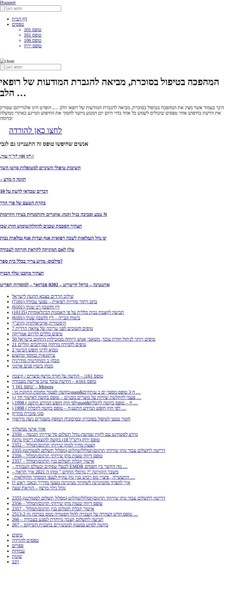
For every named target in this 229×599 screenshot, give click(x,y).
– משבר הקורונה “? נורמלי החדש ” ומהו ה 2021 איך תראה (65, 471)
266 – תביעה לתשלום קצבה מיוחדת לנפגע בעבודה (57, 519)
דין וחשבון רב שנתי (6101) (36, 306)
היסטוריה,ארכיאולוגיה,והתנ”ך (39, 323)
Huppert (8, 2)
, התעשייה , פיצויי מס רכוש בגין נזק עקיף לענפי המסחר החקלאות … (73, 477)
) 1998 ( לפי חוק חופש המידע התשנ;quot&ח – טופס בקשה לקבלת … (75, 402)
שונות (17, 556)
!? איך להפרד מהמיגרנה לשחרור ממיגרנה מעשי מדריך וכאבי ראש (71, 482)
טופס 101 (32, 29)
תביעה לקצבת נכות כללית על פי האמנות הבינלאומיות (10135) (68, 312)
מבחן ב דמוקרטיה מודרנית (35, 360)
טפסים (18, 24)
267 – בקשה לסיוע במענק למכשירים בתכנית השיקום (60, 524)
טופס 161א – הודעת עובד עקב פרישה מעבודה (54, 381)
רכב (15, 561)
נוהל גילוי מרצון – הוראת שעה (39, 487)
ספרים (18, 545)
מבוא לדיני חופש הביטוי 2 (35, 349)
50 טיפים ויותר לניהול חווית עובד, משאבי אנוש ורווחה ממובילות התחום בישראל (83, 339)
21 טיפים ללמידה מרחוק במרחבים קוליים (49, 344)
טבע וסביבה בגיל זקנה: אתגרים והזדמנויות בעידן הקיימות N (53, 214)
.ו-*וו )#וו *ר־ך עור (17, 156)
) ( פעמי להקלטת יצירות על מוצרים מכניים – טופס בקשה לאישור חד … (76, 397)
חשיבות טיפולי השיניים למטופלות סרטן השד (40, 167)
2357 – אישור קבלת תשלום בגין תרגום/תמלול (53, 461)
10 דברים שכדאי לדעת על (24, 191)
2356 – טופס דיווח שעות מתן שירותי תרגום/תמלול (57, 455)
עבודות (18, 550)
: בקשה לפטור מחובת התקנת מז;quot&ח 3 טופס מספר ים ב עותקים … (76, 392)
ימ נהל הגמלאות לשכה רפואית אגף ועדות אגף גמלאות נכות (53, 237)
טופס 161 (32, 34)
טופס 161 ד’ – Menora (32, 386)
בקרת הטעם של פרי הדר (23, 202)
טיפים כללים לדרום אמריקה (37, 333)
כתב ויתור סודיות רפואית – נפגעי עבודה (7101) (54, 301)
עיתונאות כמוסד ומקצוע (33, 355)
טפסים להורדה (25, 540)
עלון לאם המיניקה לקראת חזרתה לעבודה (37, 249)
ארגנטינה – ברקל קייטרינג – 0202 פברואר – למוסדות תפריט (55, 284)
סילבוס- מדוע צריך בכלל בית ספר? (31, 261)
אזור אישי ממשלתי (29, 428)
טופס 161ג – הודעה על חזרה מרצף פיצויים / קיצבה (57, 376)
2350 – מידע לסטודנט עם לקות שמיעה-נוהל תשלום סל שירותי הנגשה (75, 434)
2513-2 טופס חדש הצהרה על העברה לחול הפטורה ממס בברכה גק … (75, 514)
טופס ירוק (33, 45)
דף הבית (19, 18)
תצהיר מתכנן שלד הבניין (22, 273)
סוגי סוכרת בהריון (28, 413)
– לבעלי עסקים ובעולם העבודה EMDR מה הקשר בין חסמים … (70, 466)
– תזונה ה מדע (13, 179)
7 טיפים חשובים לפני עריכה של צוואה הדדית (52, 328)
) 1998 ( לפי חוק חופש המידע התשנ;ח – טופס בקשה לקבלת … (69, 408)
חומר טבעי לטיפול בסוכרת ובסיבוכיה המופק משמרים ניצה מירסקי (71, 418)
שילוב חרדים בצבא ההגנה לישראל (43, 296)
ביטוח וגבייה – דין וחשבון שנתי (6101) (46, 317)
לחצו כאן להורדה (35, 130)
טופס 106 (32, 40)
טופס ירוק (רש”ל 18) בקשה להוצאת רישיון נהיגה (56, 439)
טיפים (17, 534)
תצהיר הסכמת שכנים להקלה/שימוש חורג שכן (41, 226)
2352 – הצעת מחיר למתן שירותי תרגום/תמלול (53, 445)
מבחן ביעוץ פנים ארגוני (32, 365)
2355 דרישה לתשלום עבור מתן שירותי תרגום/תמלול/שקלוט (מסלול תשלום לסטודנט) (88, 450)
